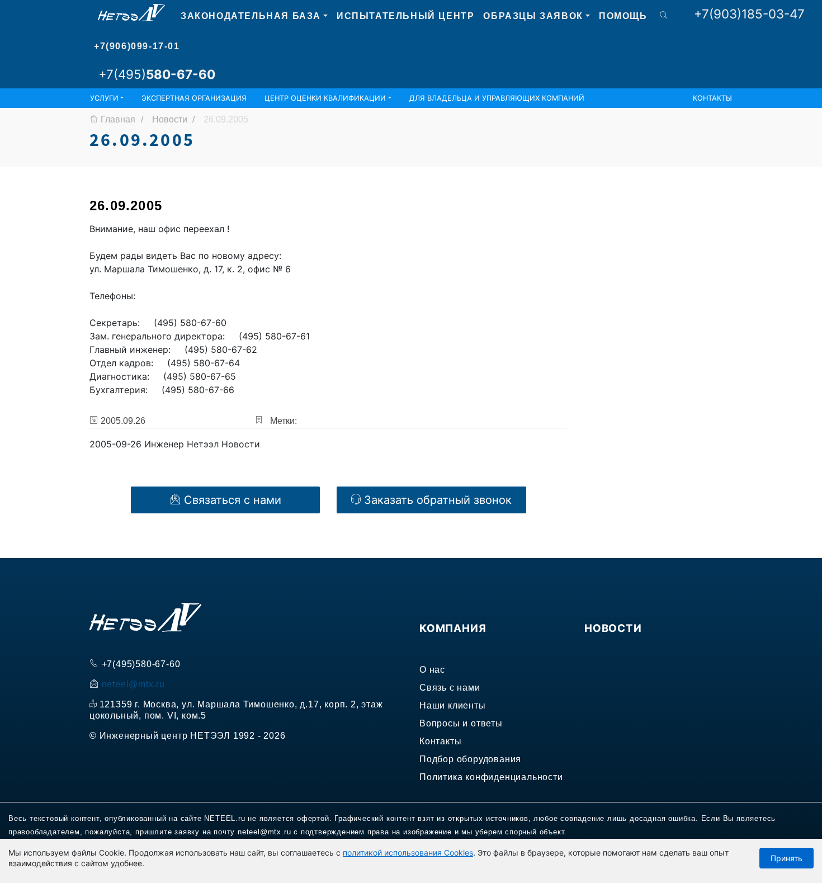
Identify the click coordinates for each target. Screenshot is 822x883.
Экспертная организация (194, 98)
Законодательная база (251, 16)
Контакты (712, 98)
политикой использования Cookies (408, 852)
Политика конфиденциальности (491, 777)
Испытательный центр (405, 16)
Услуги (104, 98)
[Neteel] (131, 14)
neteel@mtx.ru (133, 684)
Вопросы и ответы (461, 723)
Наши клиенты (452, 705)
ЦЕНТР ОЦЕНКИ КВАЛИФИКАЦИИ (325, 98)
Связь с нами (449, 687)
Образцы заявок (533, 16)
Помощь (623, 16)
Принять (786, 858)
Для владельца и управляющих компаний (496, 98)
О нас (432, 669)
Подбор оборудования (470, 759)
